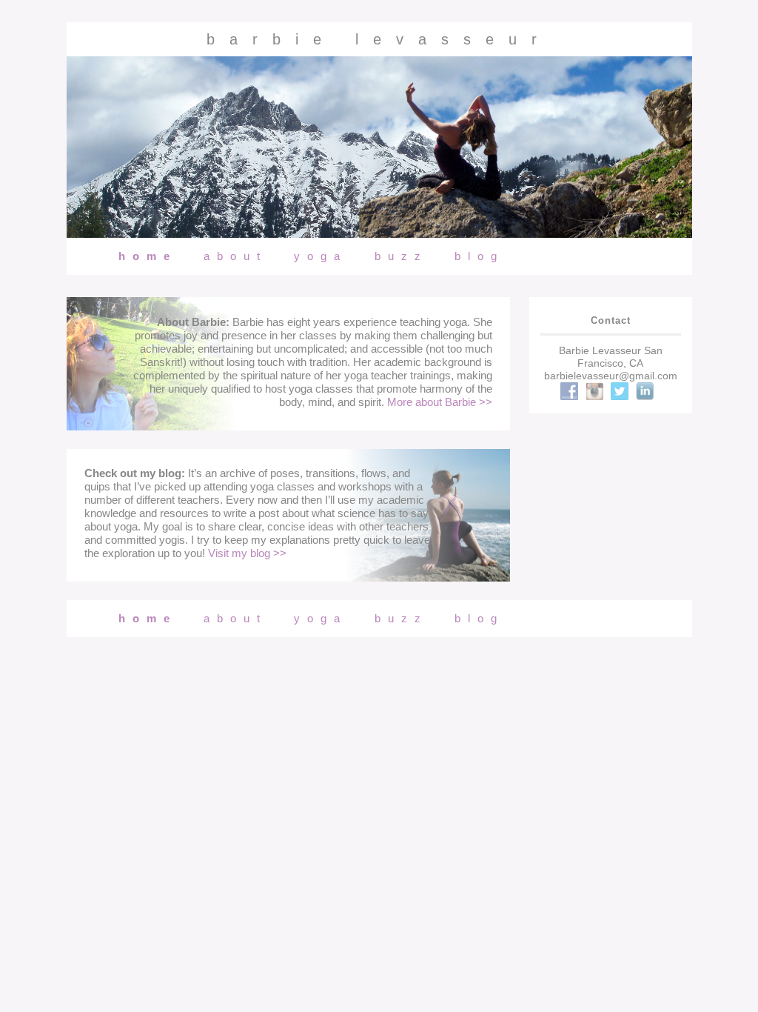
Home (147, 256)
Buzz (401, 256)
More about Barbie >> (439, 402)
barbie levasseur (379, 39)
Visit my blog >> (247, 553)
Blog (479, 256)
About (235, 256)
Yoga (320, 256)
